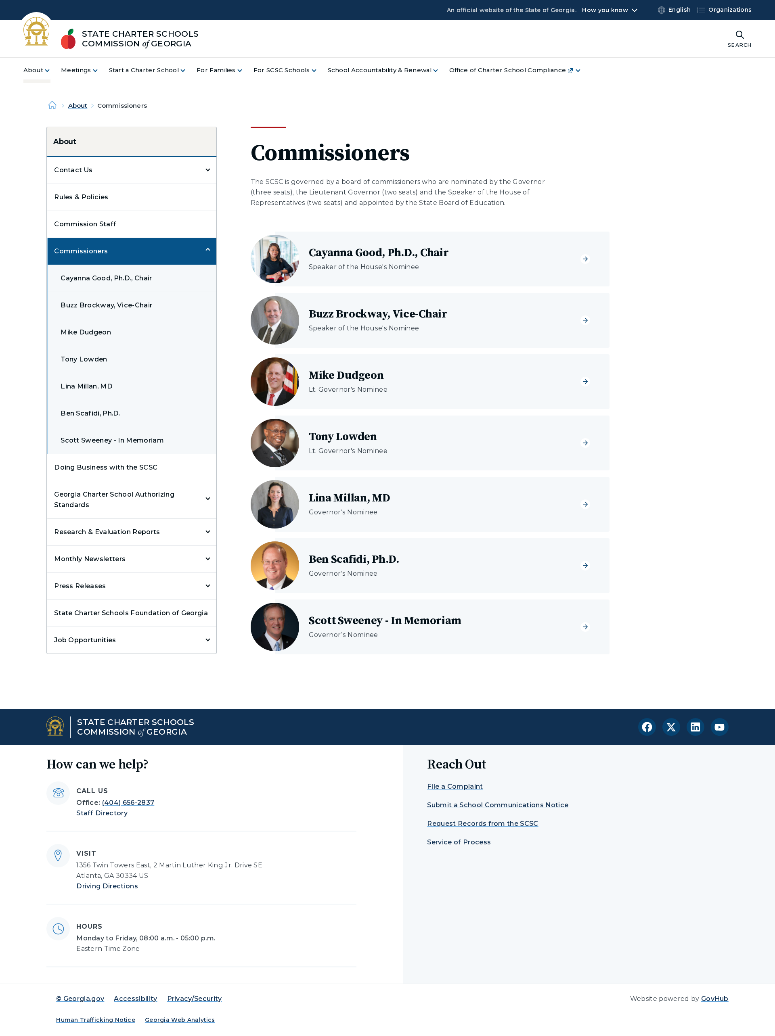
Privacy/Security (194, 999)
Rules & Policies (81, 197)
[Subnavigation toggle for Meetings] (100, 70)
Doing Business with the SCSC (105, 467)
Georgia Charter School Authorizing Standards (114, 500)
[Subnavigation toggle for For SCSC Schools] (319, 70)
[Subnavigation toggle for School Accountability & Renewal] (440, 70)
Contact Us (73, 170)
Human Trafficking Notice (95, 1019)
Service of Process (459, 842)
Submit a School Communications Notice (497, 805)
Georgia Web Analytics (180, 1019)
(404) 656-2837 (128, 802)
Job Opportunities (85, 640)
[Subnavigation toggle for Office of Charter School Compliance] (583, 70)
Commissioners (81, 251)
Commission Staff (85, 224)
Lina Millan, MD (87, 386)
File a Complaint (455, 786)
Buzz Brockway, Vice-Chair (106, 305)
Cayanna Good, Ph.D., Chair (106, 278)
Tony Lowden (84, 359)
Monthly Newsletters (90, 559)
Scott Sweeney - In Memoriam (112, 440)
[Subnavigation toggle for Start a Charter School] (188, 70)
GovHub (715, 999)
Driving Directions (107, 886)
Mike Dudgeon (86, 332)
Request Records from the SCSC (482, 823)
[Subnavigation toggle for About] (52, 70)
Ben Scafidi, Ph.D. (90, 413)
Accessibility (135, 999)
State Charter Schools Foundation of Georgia (131, 613)
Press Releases (80, 586)
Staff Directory (102, 813)
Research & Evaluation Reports (107, 532)
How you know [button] (605, 10)
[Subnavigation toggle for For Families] (244, 70)
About (78, 105)
